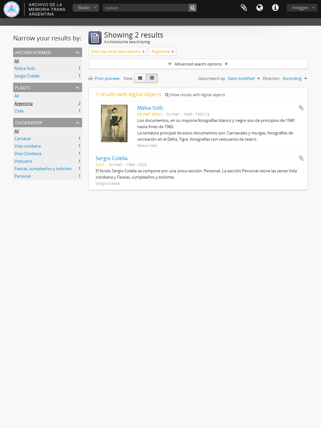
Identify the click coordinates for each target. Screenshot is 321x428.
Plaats (22, 87)
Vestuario (23, 161)
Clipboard (244, 8)
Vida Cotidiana (27, 153)
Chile (19, 111)
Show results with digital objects (197, 94)
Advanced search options (198, 64)
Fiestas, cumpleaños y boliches (42, 168)
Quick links (275, 8)
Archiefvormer (33, 52)
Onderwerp (28, 122)
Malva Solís (24, 68)
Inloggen (300, 7)
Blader (84, 7)
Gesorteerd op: (212, 78)
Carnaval (22, 138)
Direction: (272, 78)
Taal (259, 8)
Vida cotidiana (27, 146)
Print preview (106, 78)
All (16, 61)
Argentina (23, 103)
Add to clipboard (301, 108)
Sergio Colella (26, 76)
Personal (22, 176)
